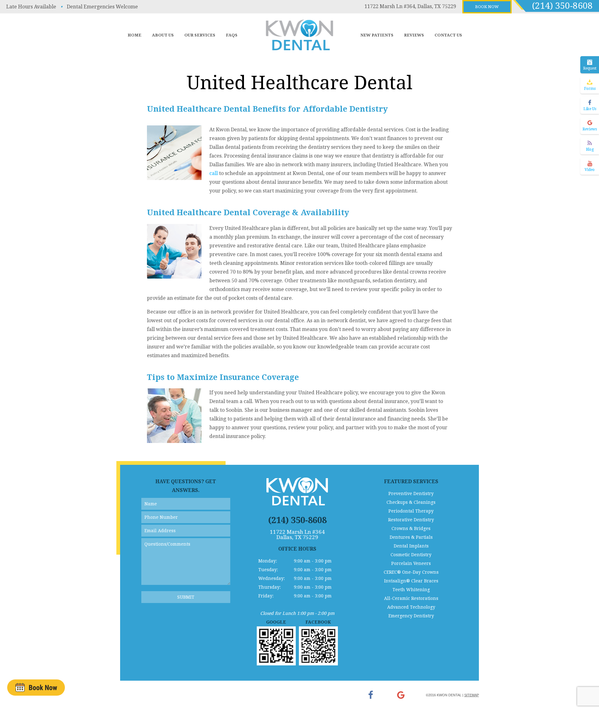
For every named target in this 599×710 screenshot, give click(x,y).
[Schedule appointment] (36, 687)
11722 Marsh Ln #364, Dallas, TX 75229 (410, 6)
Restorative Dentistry (411, 519)
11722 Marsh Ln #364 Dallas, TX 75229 (297, 534)
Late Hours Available (31, 7)
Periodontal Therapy (411, 510)
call (213, 173)
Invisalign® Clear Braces (411, 580)
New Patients (376, 35)
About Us (163, 35)
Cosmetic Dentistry (411, 554)
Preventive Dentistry (411, 493)
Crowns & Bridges (411, 528)
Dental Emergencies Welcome (102, 7)
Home (134, 35)
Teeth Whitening (411, 589)
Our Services (199, 35)
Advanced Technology (411, 607)
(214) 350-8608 (562, 6)
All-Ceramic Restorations (411, 598)
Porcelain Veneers (411, 563)
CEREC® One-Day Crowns (411, 572)
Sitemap (471, 695)
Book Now (487, 6)
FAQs (231, 35)
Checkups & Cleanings (411, 502)
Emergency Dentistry (411, 615)
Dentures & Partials (411, 537)
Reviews (414, 35)
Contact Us (448, 35)
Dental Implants (411, 545)
